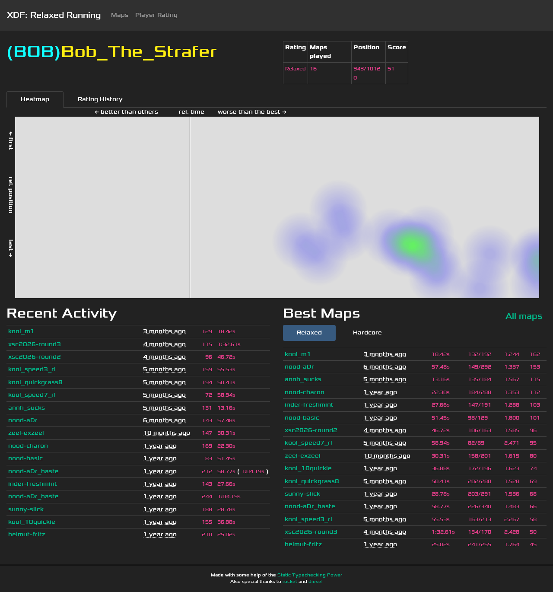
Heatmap (35, 99)
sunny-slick (26, 509)
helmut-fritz (26, 534)
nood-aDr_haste (33, 471)
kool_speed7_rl (32, 394)
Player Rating (156, 15)
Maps (119, 15)
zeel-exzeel (26, 432)
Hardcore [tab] (367, 332)
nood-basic (25, 458)
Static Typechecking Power (309, 575)
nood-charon (28, 445)
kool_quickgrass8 (35, 382)
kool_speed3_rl (32, 369)
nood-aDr (23, 420)
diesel (315, 581)
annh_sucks (26, 407)
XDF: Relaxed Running (54, 15)
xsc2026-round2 (34, 356)
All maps (523, 316)
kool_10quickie (31, 521)
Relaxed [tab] (309, 332)
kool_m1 (21, 331)
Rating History (100, 99)
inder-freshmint (32, 483)
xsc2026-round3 (34, 344)
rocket (290, 581)
